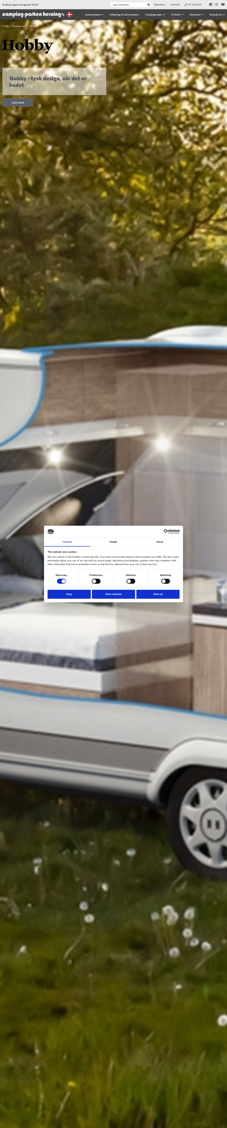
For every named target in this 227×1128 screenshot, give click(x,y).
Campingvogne (19, 26)
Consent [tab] (67, 541)
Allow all (158, 594)
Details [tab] (113, 541)
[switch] (96, 581)
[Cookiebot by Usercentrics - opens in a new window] (166, 531)
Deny (69, 594)
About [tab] (159, 541)
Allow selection (113, 594)
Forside (5, 26)
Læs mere (18, 102)
